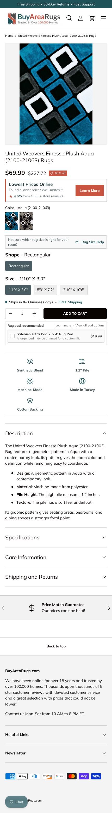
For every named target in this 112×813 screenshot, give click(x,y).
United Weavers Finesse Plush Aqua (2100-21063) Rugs (57, 35)
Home (9, 35)
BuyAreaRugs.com (29, 800)
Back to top (56, 646)
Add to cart (75, 313)
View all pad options (90, 325)
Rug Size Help (93, 242)
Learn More (90, 190)
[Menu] (103, 18)
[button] (92, 18)
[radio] (11, 221)
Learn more (63, 325)
